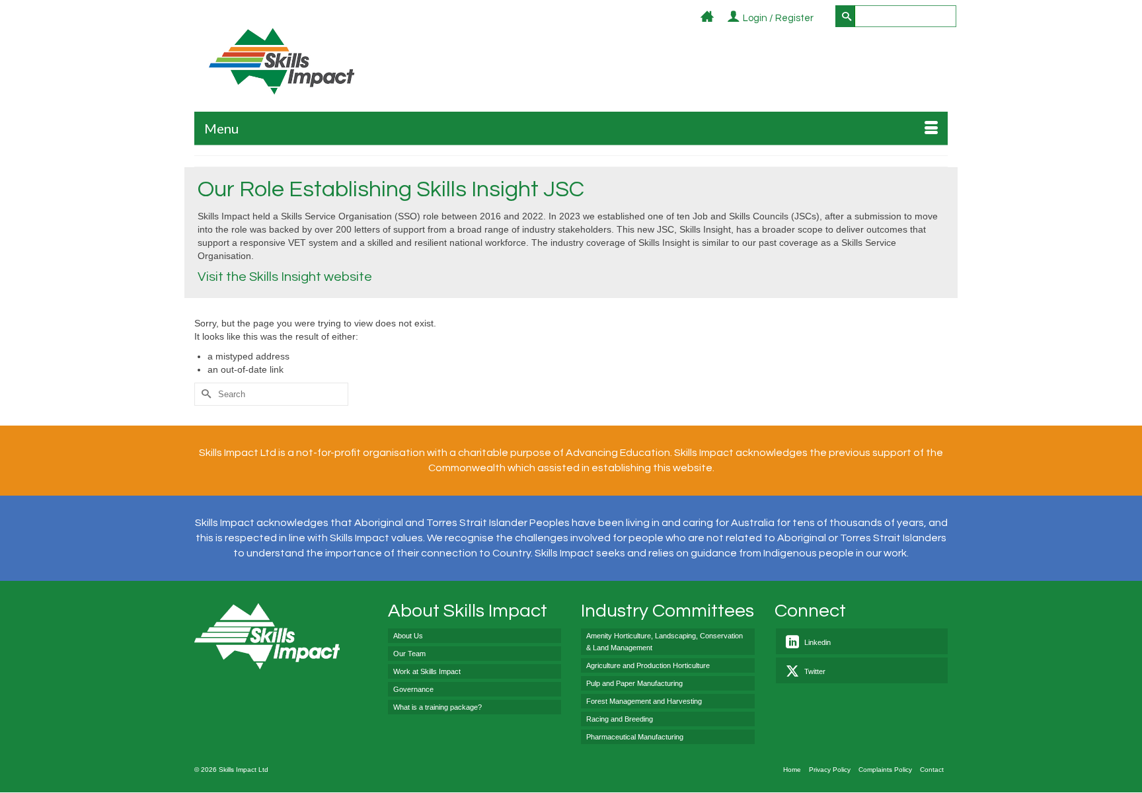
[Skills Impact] (281, 61)
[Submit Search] (845, 16)
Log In (821, 19)
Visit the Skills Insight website (285, 276)
